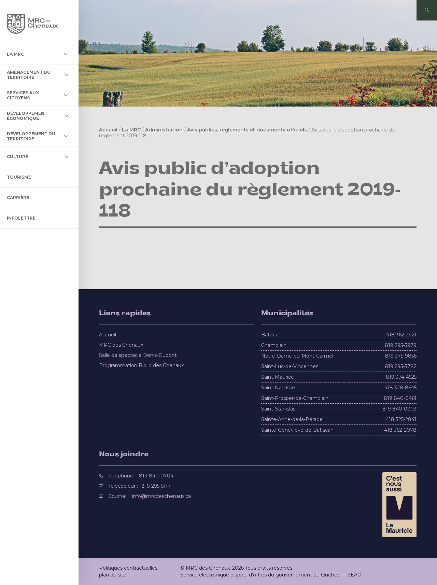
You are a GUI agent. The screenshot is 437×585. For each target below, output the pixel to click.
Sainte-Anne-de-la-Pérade (292, 419)
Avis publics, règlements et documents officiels (247, 130)
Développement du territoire (31, 136)
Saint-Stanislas (278, 409)
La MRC (15, 54)
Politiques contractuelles (128, 568)
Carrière (18, 197)
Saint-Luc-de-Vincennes (289, 366)
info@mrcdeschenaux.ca (161, 496)
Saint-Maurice (277, 377)
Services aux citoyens (23, 95)
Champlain (273, 345)
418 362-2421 (401, 335)
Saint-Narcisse (278, 388)
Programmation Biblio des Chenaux (141, 365)
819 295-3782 (401, 366)
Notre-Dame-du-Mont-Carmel (297, 356)
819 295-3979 (401, 345)
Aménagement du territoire (29, 75)
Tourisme (19, 177)
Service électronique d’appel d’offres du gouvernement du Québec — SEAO (271, 575)
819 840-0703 (399, 409)
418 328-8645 (400, 388)
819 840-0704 (156, 476)
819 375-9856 (401, 356)
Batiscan (271, 335)
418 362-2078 (400, 430)
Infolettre (21, 218)
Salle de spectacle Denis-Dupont (138, 355)
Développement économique (27, 116)
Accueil (108, 130)
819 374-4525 (401, 377)
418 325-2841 (401, 419)
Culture (17, 156)
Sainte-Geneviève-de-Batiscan (297, 430)
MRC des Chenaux (121, 345)
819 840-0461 (400, 398)
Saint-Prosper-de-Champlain (294, 398)
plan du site (112, 575)
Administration (164, 130)
